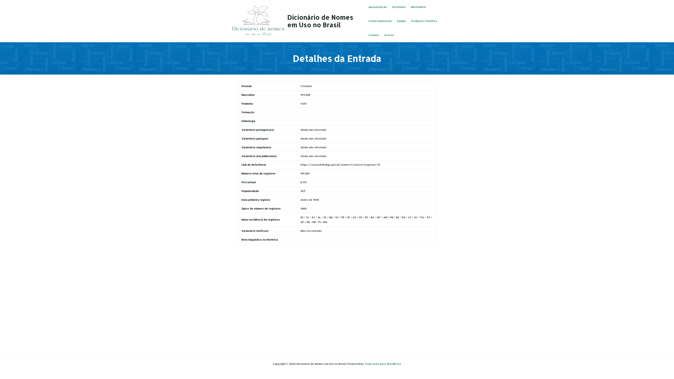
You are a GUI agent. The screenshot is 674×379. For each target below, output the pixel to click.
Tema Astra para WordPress (383, 363)
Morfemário (418, 7)
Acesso (389, 35)
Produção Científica (424, 21)
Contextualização (380, 21)
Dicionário (399, 7)
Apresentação (377, 7)
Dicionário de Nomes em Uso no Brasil (320, 21)
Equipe (401, 21)
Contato (373, 35)
